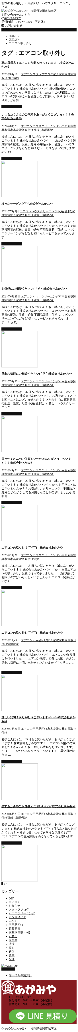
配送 (51, 129)
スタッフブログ (43, 74)
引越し (37, 129)
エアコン (27, 74)
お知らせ (14, 905)
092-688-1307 (12, 18)
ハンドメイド (17, 917)
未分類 (13, 940)
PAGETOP (8, 969)
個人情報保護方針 (20, 975)
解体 (12, 951)
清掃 (16, 78)
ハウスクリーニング (46, 126)
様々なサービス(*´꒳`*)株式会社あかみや (27, 203)
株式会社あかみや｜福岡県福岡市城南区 (30, 1028)
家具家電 (59, 74)
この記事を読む (11, 106)
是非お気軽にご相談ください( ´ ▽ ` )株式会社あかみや (36, 373)
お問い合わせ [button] (13, 25)
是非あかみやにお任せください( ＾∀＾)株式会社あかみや (38, 806)
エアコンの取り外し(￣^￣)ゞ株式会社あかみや (32, 632)
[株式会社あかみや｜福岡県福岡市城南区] (29, 10)
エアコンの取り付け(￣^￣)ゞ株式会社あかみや (32, 547)
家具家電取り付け (21, 129)
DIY (11, 898)
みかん (13, 921)
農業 (12, 955)
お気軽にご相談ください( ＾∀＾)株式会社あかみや (34, 288)
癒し (12, 947)
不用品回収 (66, 126)
